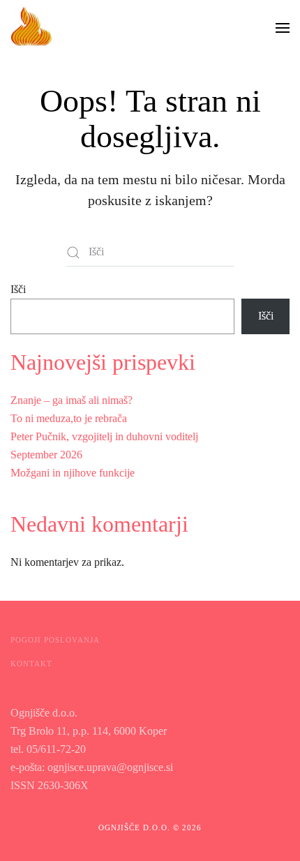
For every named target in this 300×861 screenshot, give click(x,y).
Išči (18, 289)
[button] (283, 28)
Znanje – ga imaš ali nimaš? (71, 400)
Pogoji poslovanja (55, 640)
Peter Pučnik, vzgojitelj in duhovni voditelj (104, 436)
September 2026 (46, 455)
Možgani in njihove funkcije (72, 473)
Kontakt (31, 663)
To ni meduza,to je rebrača (68, 418)
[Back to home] (31, 28)
